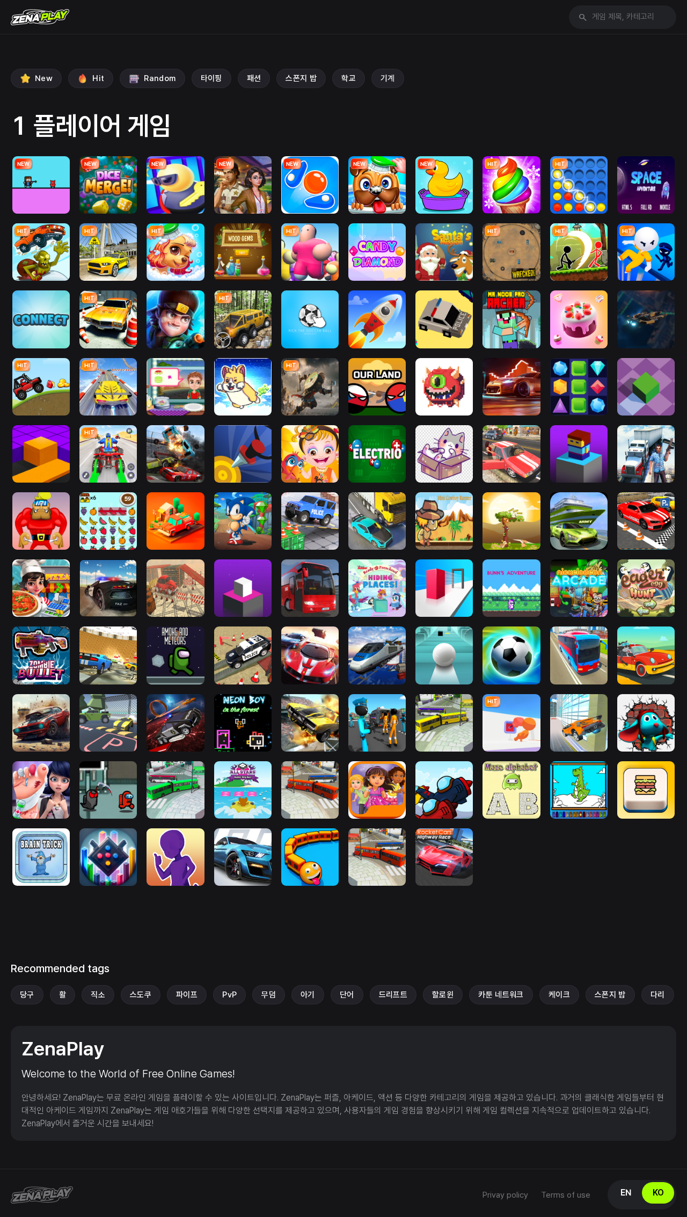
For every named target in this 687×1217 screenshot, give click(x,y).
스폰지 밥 (301, 78)
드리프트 (393, 995)
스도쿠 (140, 995)
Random (160, 78)
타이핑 (211, 78)
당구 (27, 995)
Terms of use (565, 1195)
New (44, 78)
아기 (308, 995)
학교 (348, 78)
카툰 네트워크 (501, 995)
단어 (347, 995)
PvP (229, 995)
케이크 (559, 995)
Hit (98, 78)
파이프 (187, 995)
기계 (388, 78)
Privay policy (505, 1195)
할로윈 (443, 995)
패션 (254, 78)
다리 (658, 995)
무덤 (268, 995)
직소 (98, 995)
